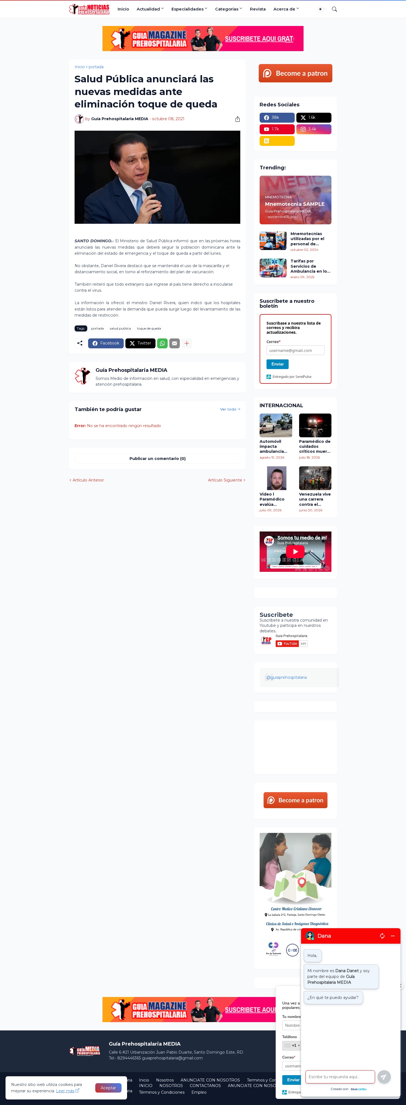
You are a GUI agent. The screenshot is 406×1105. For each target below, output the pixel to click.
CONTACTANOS (205, 1085)
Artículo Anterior (88, 480)
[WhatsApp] (162, 343)
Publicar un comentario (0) (158, 458)
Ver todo (228, 409)
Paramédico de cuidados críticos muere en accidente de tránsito (315, 446)
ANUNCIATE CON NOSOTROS (210, 1080)
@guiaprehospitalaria (287, 677)
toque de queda (149, 328)
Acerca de (284, 9)
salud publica (120, 328)
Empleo (199, 1092)
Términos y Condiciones (161, 1092)
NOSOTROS (171, 1085)
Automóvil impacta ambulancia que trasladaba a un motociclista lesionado (275, 446)
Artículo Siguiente (225, 480)
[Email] (174, 343)
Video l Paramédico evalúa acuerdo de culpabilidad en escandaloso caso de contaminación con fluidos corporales (276, 499)
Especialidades (188, 9)
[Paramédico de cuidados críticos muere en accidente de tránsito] (315, 425)
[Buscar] (332, 9)
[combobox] (292, 1045)
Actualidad (148, 9)
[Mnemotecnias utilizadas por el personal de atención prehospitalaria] (273, 240)
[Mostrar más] (186, 343)
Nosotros (165, 1080)
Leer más (65, 1090)
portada (96, 67)
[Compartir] (235, 119)
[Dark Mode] (322, 9)
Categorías (226, 9)
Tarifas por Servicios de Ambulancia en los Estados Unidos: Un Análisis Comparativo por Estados (311, 266)
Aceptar (108, 1087)
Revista (258, 9)
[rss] (277, 141)
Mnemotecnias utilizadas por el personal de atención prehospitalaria (307, 238)
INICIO (145, 1085)
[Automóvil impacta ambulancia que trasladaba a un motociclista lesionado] (276, 425)
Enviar (277, 364)
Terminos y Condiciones (269, 1080)
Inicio (123, 9)
